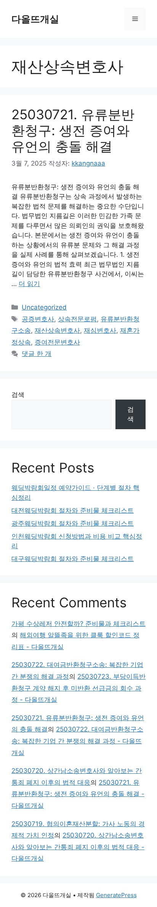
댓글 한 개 (36, 353)
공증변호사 (38, 319)
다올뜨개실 (35, 19)
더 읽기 (29, 284)
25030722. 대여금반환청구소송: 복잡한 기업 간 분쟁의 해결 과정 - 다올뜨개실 (77, 740)
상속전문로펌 (77, 319)
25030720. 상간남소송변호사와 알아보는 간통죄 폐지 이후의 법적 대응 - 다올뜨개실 (77, 846)
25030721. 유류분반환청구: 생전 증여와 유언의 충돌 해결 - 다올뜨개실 (77, 794)
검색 (17, 394)
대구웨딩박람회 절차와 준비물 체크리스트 (72, 559)
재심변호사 (100, 330)
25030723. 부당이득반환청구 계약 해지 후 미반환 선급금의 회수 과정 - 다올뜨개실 (78, 688)
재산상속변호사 (57, 330)
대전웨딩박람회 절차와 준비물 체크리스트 (72, 510)
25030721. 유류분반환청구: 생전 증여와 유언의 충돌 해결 (73, 130)
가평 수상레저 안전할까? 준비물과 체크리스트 (78, 623)
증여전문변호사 (57, 342)
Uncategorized (44, 307)
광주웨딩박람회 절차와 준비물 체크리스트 (72, 523)
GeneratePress (116, 895)
